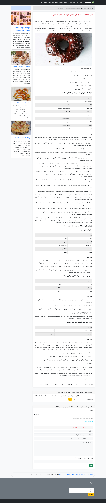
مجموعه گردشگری (63, 2)
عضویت (91, 494)
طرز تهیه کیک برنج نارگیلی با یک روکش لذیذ (22, 137)
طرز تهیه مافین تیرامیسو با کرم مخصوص (21, 66)
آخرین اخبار (55, 2)
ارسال (91, 465)
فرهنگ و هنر (44, 2)
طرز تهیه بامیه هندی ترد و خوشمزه (23, 103)
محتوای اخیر (79, 2)
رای (70, 399)
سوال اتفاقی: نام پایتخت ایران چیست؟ (84, 458)
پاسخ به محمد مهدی (89, 421)
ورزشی (49, 2)
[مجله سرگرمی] (89, 2)
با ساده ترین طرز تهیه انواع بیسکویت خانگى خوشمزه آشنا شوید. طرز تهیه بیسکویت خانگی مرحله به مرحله (22, 29)
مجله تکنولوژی (72, 2)
